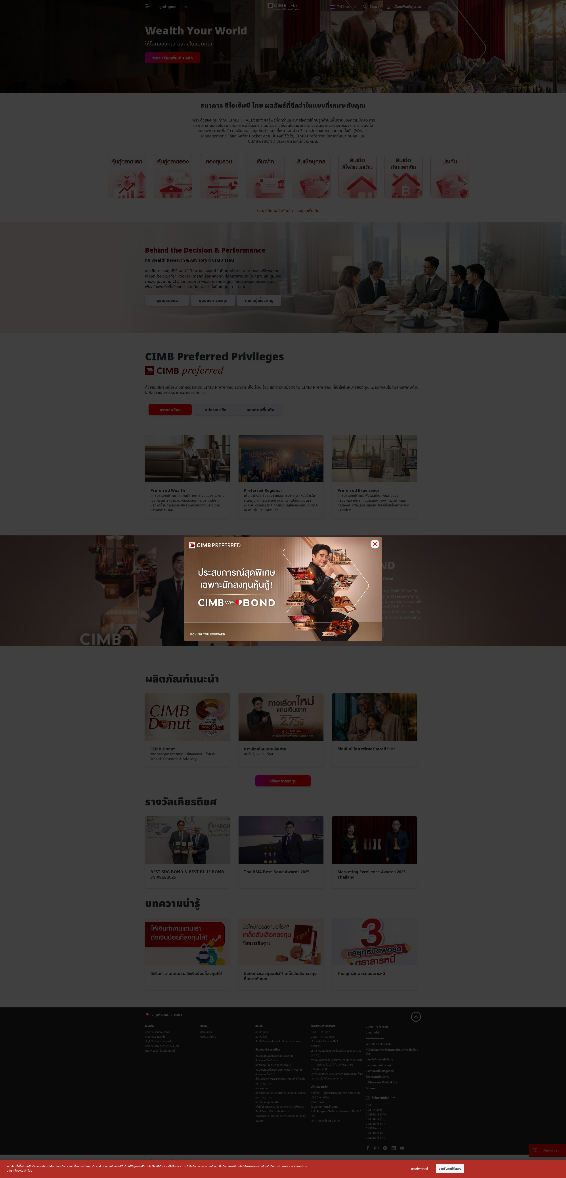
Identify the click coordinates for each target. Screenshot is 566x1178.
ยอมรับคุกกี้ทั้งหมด (450, 1168)
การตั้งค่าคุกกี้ (419, 1168)
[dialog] (283, 1169)
